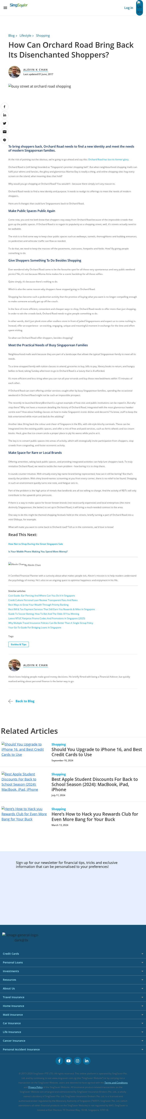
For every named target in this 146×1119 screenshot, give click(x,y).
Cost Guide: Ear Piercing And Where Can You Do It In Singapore (41, 595)
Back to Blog (24, 701)
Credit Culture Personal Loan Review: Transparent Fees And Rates (43, 600)
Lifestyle (25, 35)
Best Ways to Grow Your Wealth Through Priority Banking (38, 604)
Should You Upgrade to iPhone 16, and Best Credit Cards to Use (97, 752)
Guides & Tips (18, 644)
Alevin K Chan (35, 69)
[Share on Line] (4, 140)
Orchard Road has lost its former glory (108, 159)
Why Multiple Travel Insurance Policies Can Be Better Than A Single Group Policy (50, 623)
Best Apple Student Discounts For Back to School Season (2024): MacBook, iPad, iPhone (95, 784)
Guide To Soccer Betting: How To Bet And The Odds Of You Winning (43, 613)
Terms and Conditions (116, 1082)
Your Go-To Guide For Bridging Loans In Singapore (34, 627)
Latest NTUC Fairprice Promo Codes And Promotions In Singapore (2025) (46, 618)
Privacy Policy (35, 1087)
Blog (11, 35)
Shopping (43, 35)
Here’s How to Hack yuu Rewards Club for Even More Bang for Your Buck (95, 816)
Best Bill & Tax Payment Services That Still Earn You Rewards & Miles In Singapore (51, 609)
